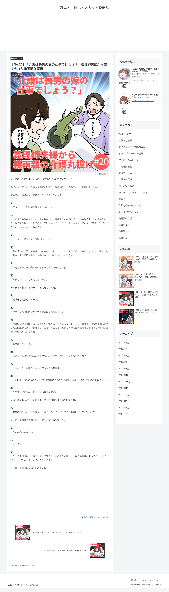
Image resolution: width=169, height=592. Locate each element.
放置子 (122, 199)
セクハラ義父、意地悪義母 (132, 147)
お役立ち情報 (125, 140)
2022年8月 (124, 401)
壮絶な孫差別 (125, 166)
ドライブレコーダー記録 (131, 153)
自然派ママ (124, 231)
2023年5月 (124, 355)
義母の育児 (124, 225)
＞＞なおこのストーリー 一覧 (143, 80)
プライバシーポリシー (151, 580)
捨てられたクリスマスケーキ (133, 192)
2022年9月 (124, 394)
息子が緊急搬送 (126, 186)
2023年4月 (124, 362)
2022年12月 (125, 375)
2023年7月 (124, 342)
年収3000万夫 (126, 179)
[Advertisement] (84, 33)
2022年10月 (125, 388)
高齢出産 (123, 238)
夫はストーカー (126, 173)
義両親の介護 (17, 58)
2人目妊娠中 (126, 134)
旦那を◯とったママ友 (130, 205)
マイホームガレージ (129, 160)
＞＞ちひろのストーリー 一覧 (143, 101)
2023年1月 (124, 368)
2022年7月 (124, 407)
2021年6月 (124, 414)
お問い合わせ (135, 580)
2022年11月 (124, 381)
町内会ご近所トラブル (130, 212)
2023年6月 (124, 349)
